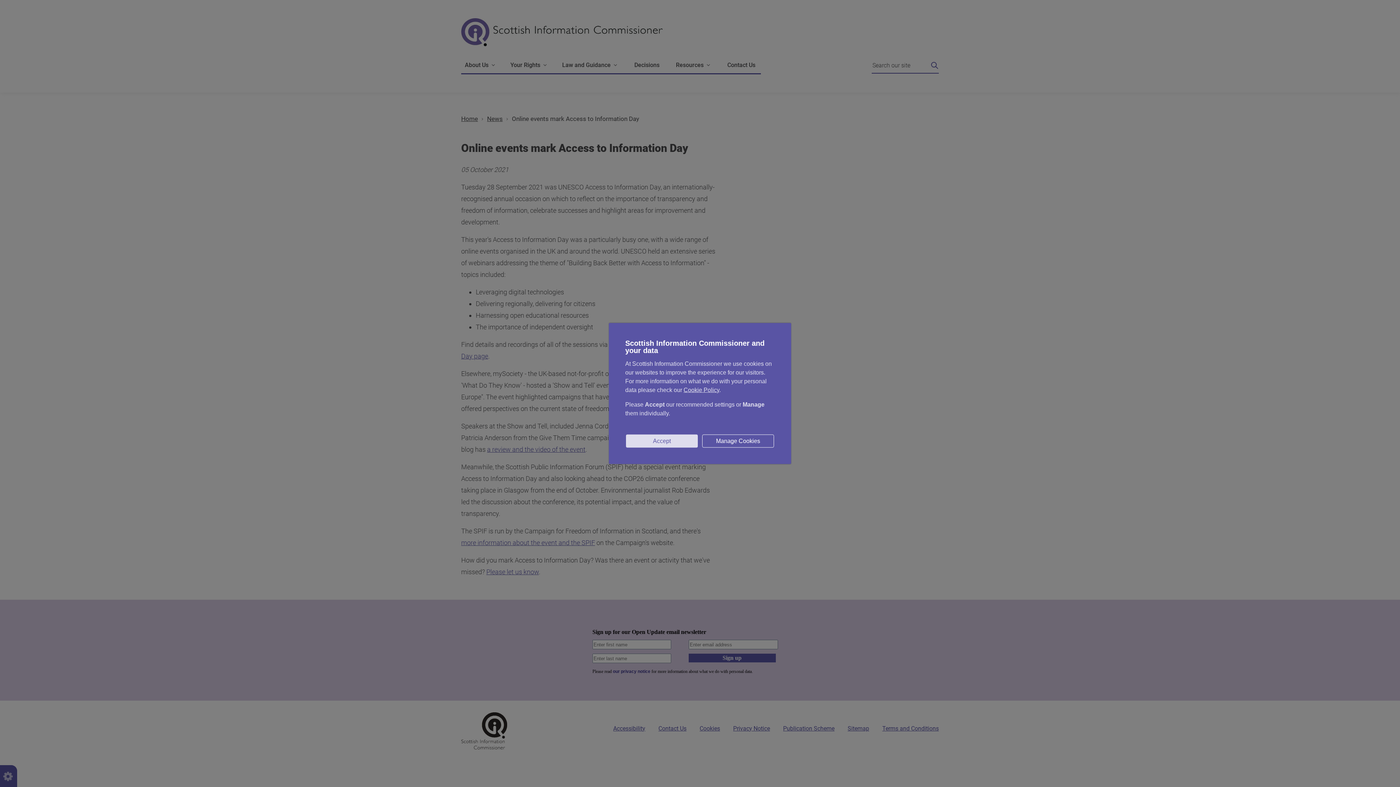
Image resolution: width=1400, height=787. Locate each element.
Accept (662, 441)
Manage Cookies (738, 441)
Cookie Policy (701, 390)
